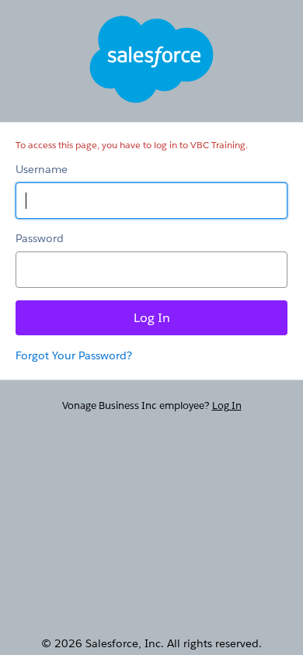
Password (40, 238)
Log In (227, 405)
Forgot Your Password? (74, 355)
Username (42, 169)
